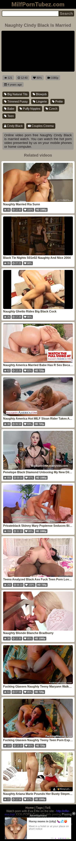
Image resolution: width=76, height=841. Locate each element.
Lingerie (41, 101)
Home (29, 807)
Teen (10, 116)
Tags (39, 807)
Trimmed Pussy (17, 101)
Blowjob (41, 94)
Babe (10, 108)
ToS (48, 807)
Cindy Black (14, 125)
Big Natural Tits (17, 94)
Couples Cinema (42, 125)
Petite (59, 101)
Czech (52, 108)
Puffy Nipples (31, 108)
